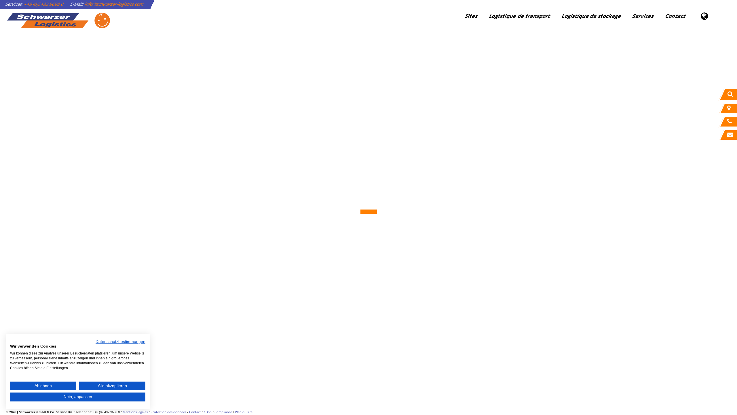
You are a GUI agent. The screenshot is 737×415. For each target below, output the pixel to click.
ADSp (208, 412)
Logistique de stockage (591, 15)
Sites (471, 15)
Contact (675, 15)
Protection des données (168, 412)
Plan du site (243, 412)
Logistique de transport (520, 15)
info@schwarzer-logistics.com (114, 4)
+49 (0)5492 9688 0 (44, 4)
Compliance (223, 412)
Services (643, 15)
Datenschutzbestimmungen (120, 341)
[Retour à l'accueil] (58, 20)
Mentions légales (135, 412)
